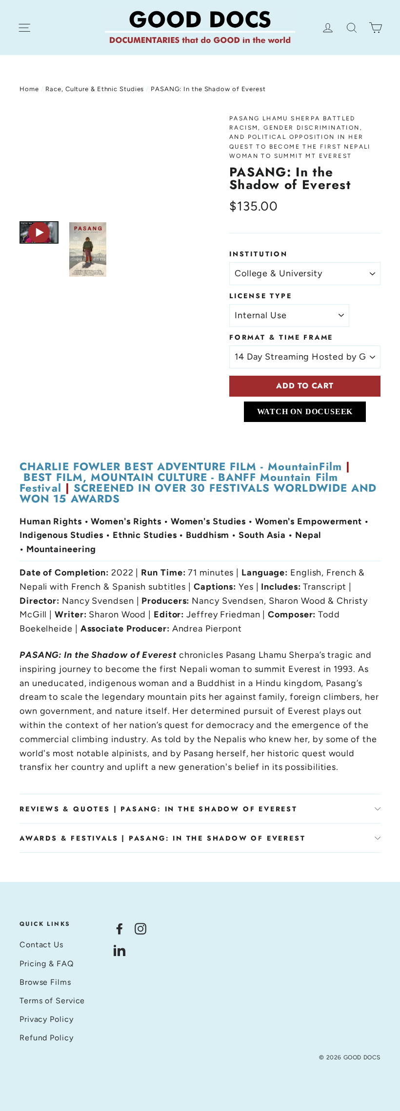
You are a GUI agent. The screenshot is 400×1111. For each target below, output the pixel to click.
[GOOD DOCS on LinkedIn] (119, 949)
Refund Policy (47, 1037)
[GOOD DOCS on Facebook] (119, 928)
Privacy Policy (47, 1019)
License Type (260, 295)
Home (29, 89)
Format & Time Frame (281, 337)
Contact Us (41, 944)
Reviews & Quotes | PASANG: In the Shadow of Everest (159, 809)
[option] (106, 162)
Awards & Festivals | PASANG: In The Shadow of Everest (162, 838)
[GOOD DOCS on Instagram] (140, 928)
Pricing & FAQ (47, 963)
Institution (258, 253)
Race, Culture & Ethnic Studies (94, 89)
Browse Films (45, 982)
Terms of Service (52, 1000)
